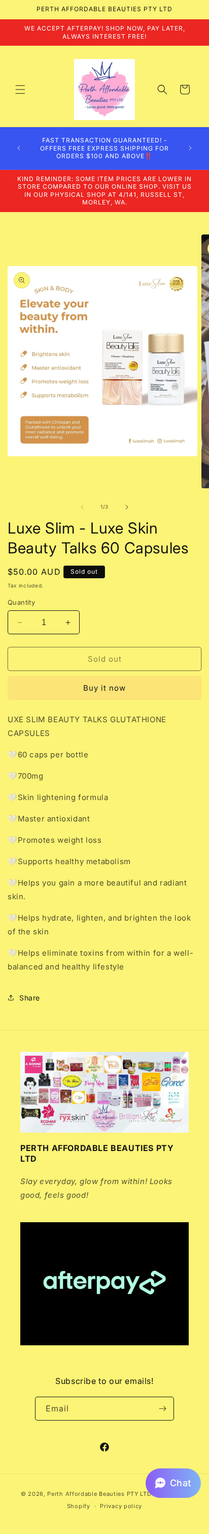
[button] (20, 89)
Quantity (21, 602)
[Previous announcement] (19, 148)
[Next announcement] (190, 148)
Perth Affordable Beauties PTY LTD (99, 1493)
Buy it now (104, 688)
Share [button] (29, 997)
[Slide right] (127, 507)
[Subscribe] (162, 1409)
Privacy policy (121, 1506)
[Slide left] (82, 507)
